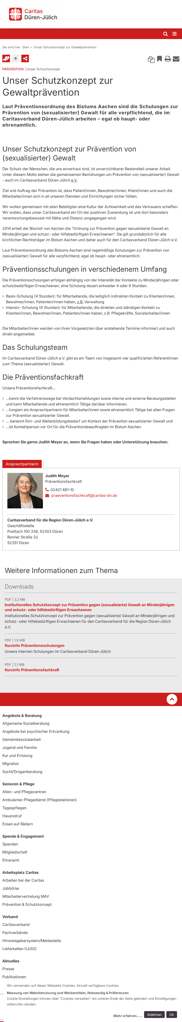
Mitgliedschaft (14, 852)
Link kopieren (151, 58)
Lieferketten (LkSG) (19, 948)
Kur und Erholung (17, 755)
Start (25, 47)
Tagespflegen (14, 807)
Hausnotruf (12, 815)
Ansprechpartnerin (22, 464)
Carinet (6, 58)
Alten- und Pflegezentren (24, 791)
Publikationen (14, 976)
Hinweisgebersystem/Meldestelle (31, 940)
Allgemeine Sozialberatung (26, 723)
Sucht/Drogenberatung (22, 771)
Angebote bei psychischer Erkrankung (35, 731)
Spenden (10, 844)
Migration (10, 763)
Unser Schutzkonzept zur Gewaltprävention (64, 47)
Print (167, 58)
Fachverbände (15, 932)
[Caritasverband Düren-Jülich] (91, 14)
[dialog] (93, 1001)
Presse (8, 968)
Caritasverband (16, 924)
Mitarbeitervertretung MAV (25, 896)
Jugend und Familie (19, 747)
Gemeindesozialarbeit (21, 739)
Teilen (25, 58)
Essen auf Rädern (17, 824)
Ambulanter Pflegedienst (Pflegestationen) (39, 799)
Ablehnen (154, 1015)
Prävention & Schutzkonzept (27, 904)
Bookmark (159, 58)
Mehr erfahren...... (128, 1016)
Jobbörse (10, 888)
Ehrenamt (10, 860)
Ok (171, 1015)
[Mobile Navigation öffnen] (175, 34)
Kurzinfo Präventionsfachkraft (32, 669)
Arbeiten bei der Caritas (23, 880)
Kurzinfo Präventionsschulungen (34, 645)
